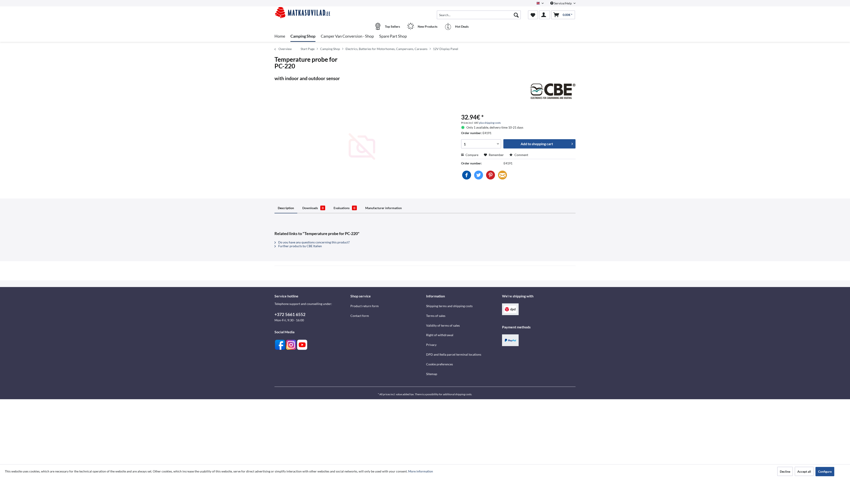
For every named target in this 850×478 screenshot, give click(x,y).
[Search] (516, 14)
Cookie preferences (439, 364)
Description (286, 208)
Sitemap (431, 374)
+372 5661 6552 (289, 314)
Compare (471, 155)
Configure (825, 471)
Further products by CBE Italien (300, 246)
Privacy (431, 345)
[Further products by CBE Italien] (553, 91)
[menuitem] (479, 14)
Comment (521, 155)
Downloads (313, 208)
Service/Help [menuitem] (562, 3)
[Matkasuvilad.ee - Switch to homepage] (312, 12)
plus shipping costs (490, 122)
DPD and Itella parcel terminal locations (453, 354)
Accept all (804, 471)
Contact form (359, 316)
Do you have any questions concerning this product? (314, 242)
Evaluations (344, 208)
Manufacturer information (383, 208)
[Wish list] (533, 14)
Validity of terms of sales (443, 325)
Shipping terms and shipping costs (449, 306)
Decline (785, 471)
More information (420, 471)
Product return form (364, 306)
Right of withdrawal (439, 335)
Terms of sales (435, 316)
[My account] (544, 14)
